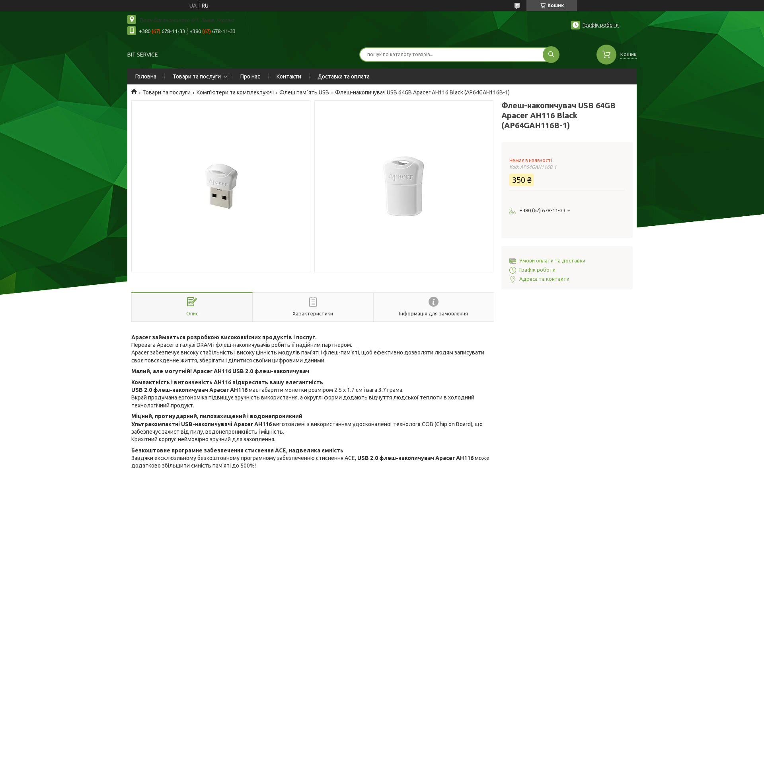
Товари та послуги (197, 76)
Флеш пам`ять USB (304, 92)
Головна (145, 76)
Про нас (250, 76)
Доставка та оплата (344, 76)
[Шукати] (551, 54)
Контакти (289, 76)
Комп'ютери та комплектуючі (235, 92)
